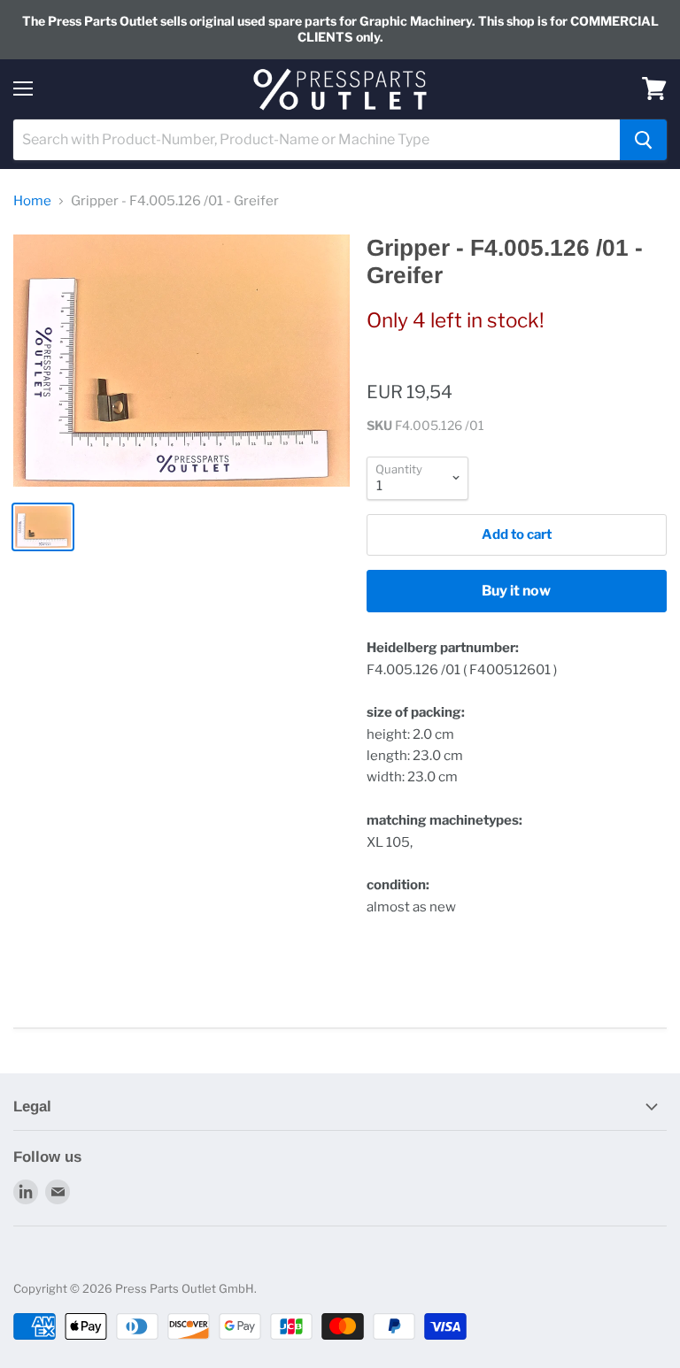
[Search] (643, 139)
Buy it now (516, 590)
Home (32, 201)
